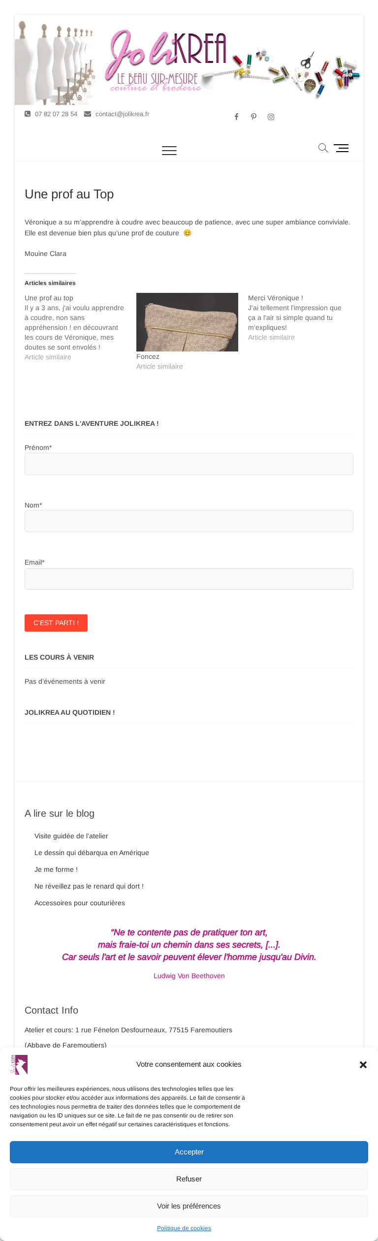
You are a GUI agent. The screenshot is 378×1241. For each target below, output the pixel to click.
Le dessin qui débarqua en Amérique (91, 853)
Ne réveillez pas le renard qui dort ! (89, 886)
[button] (363, 1065)
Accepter (189, 1151)
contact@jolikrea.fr (121, 114)
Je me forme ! (56, 869)
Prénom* (38, 447)
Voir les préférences (189, 1206)
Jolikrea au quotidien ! (70, 712)
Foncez (147, 356)
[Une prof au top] (80, 327)
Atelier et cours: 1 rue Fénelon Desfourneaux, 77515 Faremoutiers (128, 1030)
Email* (34, 562)
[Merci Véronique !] (304, 317)
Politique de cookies (184, 1228)
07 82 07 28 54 (55, 114)
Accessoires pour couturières (79, 903)
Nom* (33, 505)
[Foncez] (187, 322)
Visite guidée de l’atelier (71, 836)
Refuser (189, 1179)
